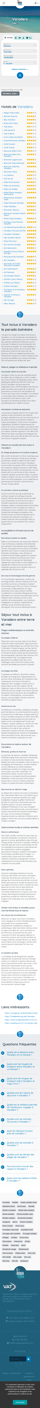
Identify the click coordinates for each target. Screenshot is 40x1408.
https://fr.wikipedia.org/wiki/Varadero (20, 1016)
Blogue (5, 1373)
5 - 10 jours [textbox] (8, 63)
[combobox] (20, 46)
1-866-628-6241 (21, 1340)
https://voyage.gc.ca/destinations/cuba (21, 1013)
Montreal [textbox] (7, 46)
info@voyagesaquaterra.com (21, 1343)
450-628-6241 (21, 1336)
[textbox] (8, 51)
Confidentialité (15, 1373)
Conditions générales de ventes (29, 1376)
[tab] (8, 37)
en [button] (38, 3)
